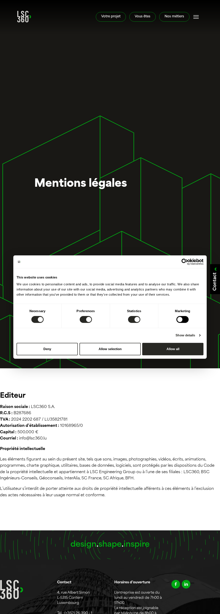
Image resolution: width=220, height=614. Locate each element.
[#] (196, 17)
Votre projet (111, 16)
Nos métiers (174, 16)
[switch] (86, 319)
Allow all (173, 349)
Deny (47, 349)
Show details (185, 335)
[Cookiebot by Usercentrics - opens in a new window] (184, 262)
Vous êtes (142, 16)
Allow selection (110, 349)
